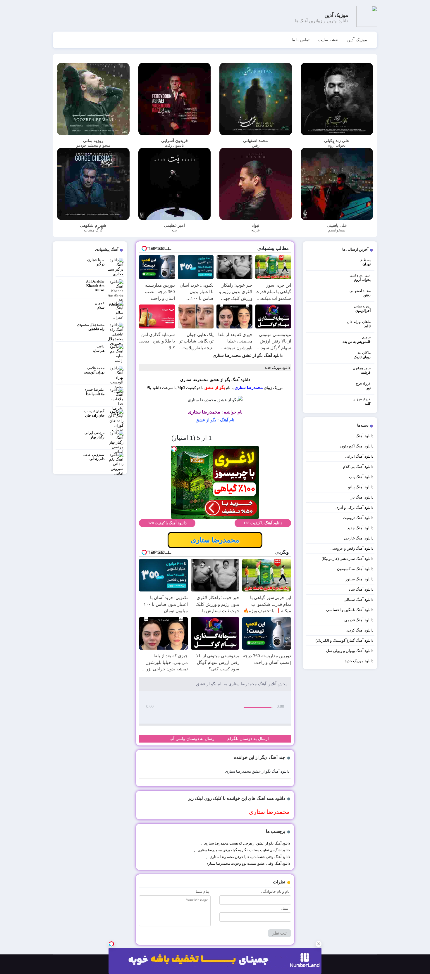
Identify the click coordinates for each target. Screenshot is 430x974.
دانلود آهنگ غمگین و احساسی (350, 610)
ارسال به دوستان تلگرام (248, 738)
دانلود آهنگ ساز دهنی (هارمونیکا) (348, 558)
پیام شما (202, 891)
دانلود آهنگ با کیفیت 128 (262, 523)
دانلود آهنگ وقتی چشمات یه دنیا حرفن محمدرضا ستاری (250, 857)
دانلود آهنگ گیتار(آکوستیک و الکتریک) (345, 640)
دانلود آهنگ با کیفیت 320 (167, 523)
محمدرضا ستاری (249, 387)
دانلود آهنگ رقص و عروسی (352, 548)
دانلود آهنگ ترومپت (358, 517)
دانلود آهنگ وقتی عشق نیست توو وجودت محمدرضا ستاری (248, 863)
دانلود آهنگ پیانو (361, 487)
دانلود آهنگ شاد (361, 589)
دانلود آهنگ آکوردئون (357, 446)
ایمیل (285, 908)
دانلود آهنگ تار (362, 497)
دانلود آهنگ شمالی (359, 599)
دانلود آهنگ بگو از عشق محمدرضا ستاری (248, 355)
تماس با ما (300, 40)
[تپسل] (111, 944)
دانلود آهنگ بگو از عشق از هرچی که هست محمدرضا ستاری (247, 843)
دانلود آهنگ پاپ (361, 477)
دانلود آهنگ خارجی (359, 538)
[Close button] (318, 944)
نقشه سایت (328, 40)
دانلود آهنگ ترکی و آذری (355, 507)
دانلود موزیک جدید (359, 661)
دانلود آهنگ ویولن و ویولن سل (350, 650)
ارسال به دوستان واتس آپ (192, 738)
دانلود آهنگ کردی (360, 630)
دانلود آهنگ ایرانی (359, 456)
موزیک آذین (357, 40)
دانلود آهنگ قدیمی (359, 620)
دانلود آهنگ (365, 436)
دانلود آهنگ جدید (360, 528)
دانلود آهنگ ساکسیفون (355, 569)
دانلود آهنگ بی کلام (358, 466)
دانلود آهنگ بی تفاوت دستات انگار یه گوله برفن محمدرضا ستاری (243, 850)
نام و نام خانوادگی (275, 891)
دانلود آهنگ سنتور (359, 579)
